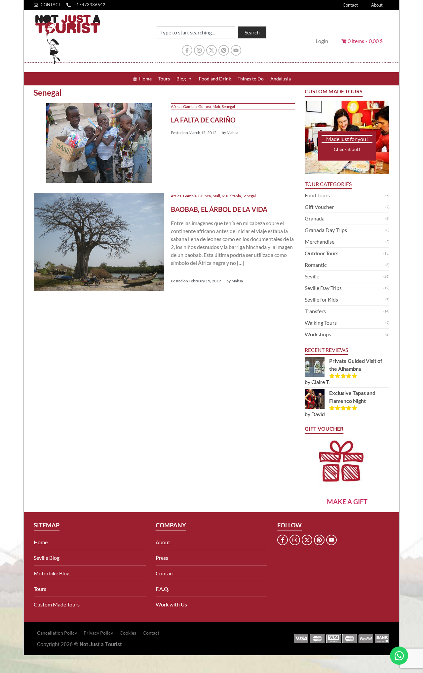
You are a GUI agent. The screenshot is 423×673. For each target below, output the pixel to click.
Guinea (204, 106)
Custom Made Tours (57, 604)
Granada (315, 218)
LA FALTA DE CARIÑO (203, 120)
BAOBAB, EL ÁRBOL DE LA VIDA (219, 209)
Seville (312, 276)
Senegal (228, 106)
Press (162, 557)
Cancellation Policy (57, 633)
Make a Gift (347, 501)
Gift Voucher (319, 207)
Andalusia (280, 78)
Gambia (190, 106)
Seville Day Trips (323, 288)
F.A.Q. (162, 589)
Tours (164, 78)
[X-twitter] (211, 50)
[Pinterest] (223, 50)
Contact (350, 5)
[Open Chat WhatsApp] (399, 656)
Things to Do (251, 78)
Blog (181, 78)
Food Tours (317, 195)
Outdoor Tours (321, 253)
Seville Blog (46, 557)
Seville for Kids (321, 299)
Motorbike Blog (51, 573)
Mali (216, 106)
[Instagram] (199, 50)
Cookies (128, 633)
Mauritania (231, 195)
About (377, 5)
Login (322, 41)
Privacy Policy (98, 633)
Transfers (315, 311)
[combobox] (196, 32)
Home (145, 78)
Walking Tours (321, 322)
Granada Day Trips (326, 230)
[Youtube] (236, 50)
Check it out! (347, 149)
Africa (176, 106)
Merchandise (319, 241)
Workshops (318, 334)
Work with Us (171, 604)
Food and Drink (215, 78)
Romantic (316, 265)
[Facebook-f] (187, 50)
